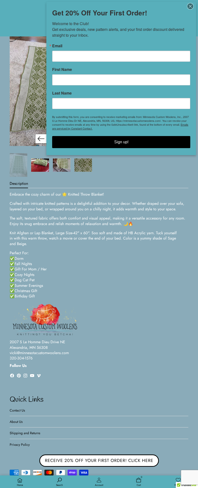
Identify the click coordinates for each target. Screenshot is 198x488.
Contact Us (17, 410)
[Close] (192, 6)
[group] (18, 165)
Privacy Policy (20, 444)
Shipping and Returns (25, 433)
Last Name (62, 93)
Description (19, 183)
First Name (62, 69)
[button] (41, 139)
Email (57, 46)
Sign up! (121, 142)
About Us (16, 421)
